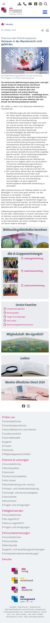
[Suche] (44, 4)
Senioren (8, 449)
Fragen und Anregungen (17, 504)
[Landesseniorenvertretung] (13, 290)
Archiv (8, 559)
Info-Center (10, 480)
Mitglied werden (13, 510)
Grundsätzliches (12, 464)
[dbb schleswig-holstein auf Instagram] (39, 4)
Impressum (23, 607)
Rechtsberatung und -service (19, 484)
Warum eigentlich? (14, 523)
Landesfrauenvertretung (33, 271)
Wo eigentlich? (12, 519)
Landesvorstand (12, 433)
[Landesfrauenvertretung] (13, 276)
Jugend (7, 441)
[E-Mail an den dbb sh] (29, 4)
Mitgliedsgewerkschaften (17, 454)
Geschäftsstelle (12, 437)
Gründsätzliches (12, 421)
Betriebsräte (10, 545)
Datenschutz (35, 607)
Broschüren (10, 500)
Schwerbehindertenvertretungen (21, 553)
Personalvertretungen (17, 533)
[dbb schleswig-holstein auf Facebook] (34, 4)
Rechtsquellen (11, 468)
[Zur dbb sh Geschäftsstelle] (24, 4)
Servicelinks (10, 496)
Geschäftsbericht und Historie (20, 429)
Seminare (9, 472)
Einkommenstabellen (15, 476)
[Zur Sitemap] (18, 4)
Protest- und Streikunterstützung (21, 488)
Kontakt (12, 607)
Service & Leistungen (16, 460)
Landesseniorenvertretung (34, 285)
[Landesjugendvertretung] (13, 262)
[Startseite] (2, 24)
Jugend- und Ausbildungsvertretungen (24, 549)
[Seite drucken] (47, 30)
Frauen (7, 445)
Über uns (9, 417)
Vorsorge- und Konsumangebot (21, 492)
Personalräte (11, 541)
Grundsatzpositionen (15, 425)
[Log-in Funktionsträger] (47, 3)
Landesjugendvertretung (33, 258)
